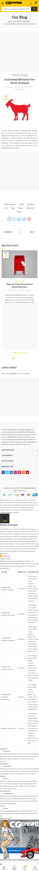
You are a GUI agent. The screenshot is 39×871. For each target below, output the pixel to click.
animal (22, 204)
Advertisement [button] (5, 791)
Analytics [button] (3, 776)
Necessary (6, 556)
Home (10, 21)
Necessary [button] (3, 554)
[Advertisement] (19, 52)
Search (34, 9)
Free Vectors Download (21, 21)
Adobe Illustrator (10, 204)
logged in (13, 373)
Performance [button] (4, 764)
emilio (11, 87)
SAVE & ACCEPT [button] (6, 818)
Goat (13, 208)
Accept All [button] (15, 512)
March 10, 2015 (26, 290)
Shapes (20, 208)
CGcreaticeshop (27, 488)
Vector (19, 212)
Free (6, 208)
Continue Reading (19, 353)
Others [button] (2, 806)
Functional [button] (3, 749)
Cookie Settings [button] (5, 512)
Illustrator (19, 281)
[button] (13, 358)
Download (30, 204)
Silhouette (30, 208)
